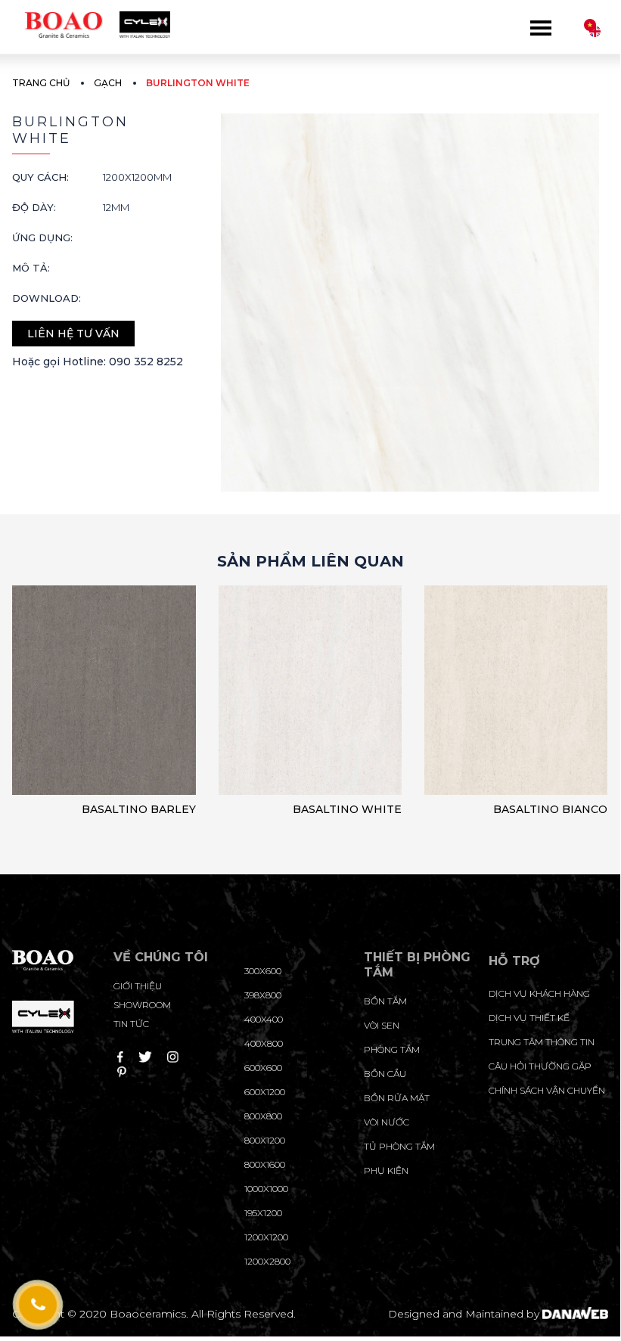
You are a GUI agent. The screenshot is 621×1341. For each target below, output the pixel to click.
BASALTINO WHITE (347, 809)
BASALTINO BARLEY (139, 809)
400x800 (263, 1043)
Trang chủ (41, 82)
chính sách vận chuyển (547, 1090)
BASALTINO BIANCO (550, 809)
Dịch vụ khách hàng (539, 993)
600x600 (263, 1067)
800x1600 (264, 1164)
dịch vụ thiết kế (529, 1017)
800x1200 (264, 1140)
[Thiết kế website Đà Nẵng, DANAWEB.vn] (574, 1314)
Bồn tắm (385, 1001)
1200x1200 (266, 1237)
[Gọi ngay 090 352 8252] (37, 1304)
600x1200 (264, 1091)
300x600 (262, 970)
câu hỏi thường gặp (540, 1066)
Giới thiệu (137, 986)
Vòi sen (381, 1025)
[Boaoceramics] (90, 19)
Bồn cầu (385, 1073)
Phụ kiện (386, 1170)
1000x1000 (266, 1188)
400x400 (263, 1019)
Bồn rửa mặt (397, 1098)
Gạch (108, 82)
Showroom (142, 1004)
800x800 (263, 1116)
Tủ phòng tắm (399, 1146)
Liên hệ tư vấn (73, 333)
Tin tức (131, 1023)
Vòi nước (386, 1122)
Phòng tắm (392, 1049)
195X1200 (263, 1212)
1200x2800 (267, 1261)
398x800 (262, 995)
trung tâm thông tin (542, 1042)
